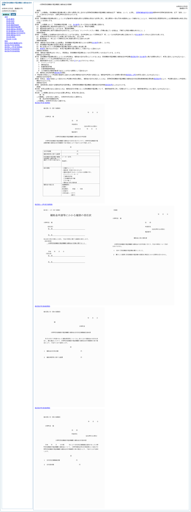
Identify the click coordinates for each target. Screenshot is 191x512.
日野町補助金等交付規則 (144, 12)
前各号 (42, 48)
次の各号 (76, 24)
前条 (48, 79)
